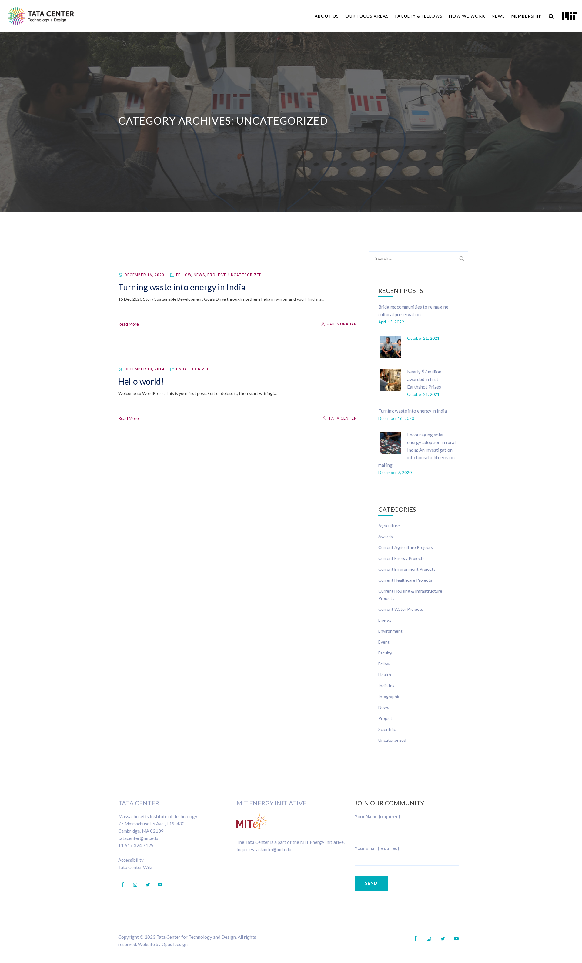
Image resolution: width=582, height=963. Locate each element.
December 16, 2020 (144, 275)
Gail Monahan (341, 324)
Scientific (387, 729)
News (498, 15)
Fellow (183, 275)
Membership (526, 15)
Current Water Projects (400, 609)
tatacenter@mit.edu (138, 838)
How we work (467, 15)
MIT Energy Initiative (271, 803)
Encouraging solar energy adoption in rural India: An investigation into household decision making (417, 450)
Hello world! (141, 381)
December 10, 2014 (144, 369)
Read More (128, 323)
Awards (385, 536)
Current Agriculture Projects (405, 547)
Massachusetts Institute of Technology (157, 816)
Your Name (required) (377, 816)
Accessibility (131, 860)
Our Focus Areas (367, 15)
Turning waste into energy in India (182, 287)
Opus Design (175, 944)
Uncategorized (245, 275)
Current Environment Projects (407, 569)
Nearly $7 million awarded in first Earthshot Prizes (424, 379)
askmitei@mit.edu (273, 849)
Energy (385, 620)
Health (384, 674)
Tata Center (342, 418)
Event (384, 641)
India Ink (386, 685)
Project (216, 275)
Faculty (385, 652)
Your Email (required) (377, 848)
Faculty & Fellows (419, 15)
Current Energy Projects (401, 558)
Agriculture (389, 525)
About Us (327, 15)
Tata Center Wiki (135, 867)
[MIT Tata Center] (41, 16)
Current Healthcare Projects (405, 580)
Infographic (389, 696)
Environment (390, 631)
